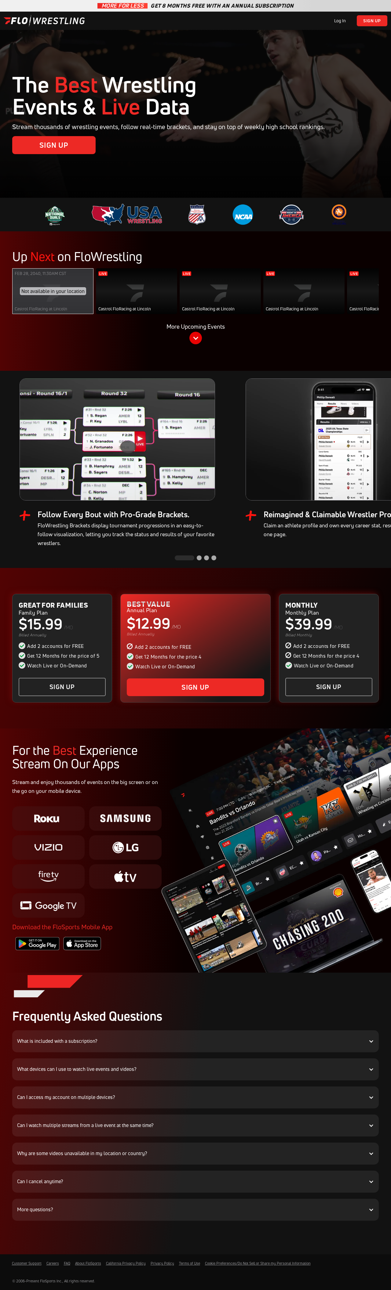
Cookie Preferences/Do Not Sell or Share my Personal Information (258, 1263)
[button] (195, 335)
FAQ (67, 1263)
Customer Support (27, 1263)
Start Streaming (137, 297)
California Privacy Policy (126, 1263)
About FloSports (88, 1263)
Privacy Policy (162, 1263)
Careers (52, 1263)
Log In (340, 20)
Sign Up (372, 20)
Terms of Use (189, 1263)
